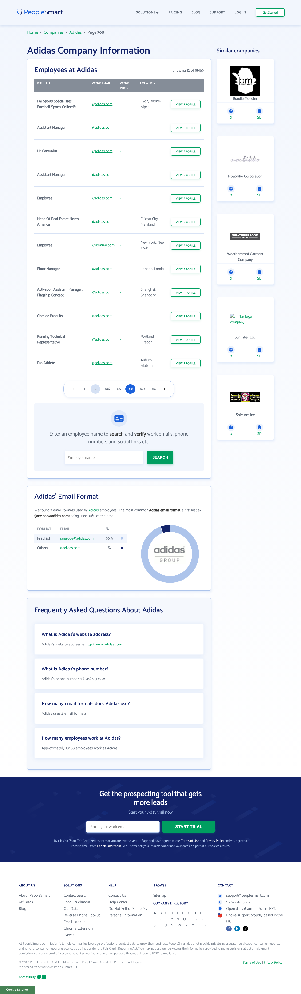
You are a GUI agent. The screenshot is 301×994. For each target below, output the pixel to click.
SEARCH (160, 457)
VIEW (186, 104)
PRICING (175, 12)
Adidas (75, 32)
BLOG (195, 12)
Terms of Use (190, 841)
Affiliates (26, 902)
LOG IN (240, 12)
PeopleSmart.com (109, 846)
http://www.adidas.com (103, 644)
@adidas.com (102, 104)
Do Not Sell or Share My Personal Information (127, 912)
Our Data (71, 909)
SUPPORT (217, 12)
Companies (54, 32)
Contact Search (76, 895)
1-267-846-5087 (238, 902)
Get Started (270, 13)
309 (142, 389)
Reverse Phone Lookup (82, 915)
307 (118, 389)
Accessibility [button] (27, 977)
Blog (22, 909)
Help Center (117, 902)
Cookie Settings (17, 989)
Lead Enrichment (77, 902)
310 (153, 389)
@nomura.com (103, 245)
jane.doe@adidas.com (77, 538)
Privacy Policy (215, 841)
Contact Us (117, 895)
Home (32, 32)
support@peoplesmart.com (247, 895)
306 (107, 389)
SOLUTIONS (145, 12)
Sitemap (159, 895)
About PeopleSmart (34, 895)
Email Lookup (74, 922)
